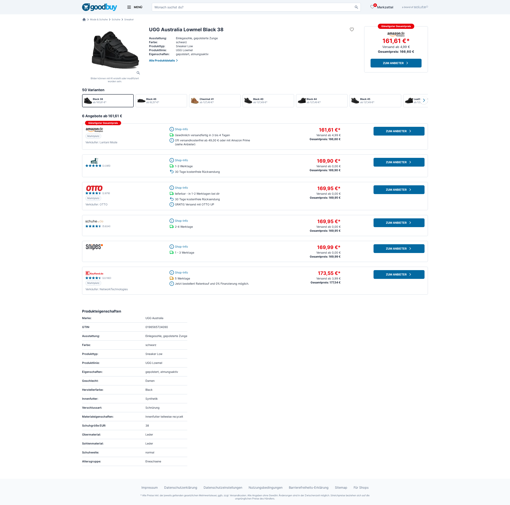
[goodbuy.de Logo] (99, 7)
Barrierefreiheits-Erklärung (309, 487)
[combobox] (256, 7)
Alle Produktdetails (162, 60)
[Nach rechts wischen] (424, 100)
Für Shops (361, 487)
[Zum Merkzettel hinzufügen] (351, 29)
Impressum (149, 487)
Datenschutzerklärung (180, 487)
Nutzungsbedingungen (265, 487)
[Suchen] (356, 7)
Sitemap (341, 487)
